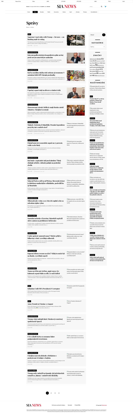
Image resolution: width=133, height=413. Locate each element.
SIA (66, 6)
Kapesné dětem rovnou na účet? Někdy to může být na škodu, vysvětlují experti (46, 254)
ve (93, 75)
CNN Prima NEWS (32, 215)
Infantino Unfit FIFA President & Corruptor (44, 289)
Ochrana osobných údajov (58, 405)
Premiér (94, 67)
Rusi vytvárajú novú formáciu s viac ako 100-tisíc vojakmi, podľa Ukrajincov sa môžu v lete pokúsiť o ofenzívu (97, 192)
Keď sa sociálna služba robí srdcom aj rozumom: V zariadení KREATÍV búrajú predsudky (46, 73)
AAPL (48, 1)
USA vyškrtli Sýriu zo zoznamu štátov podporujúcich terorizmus (41, 337)
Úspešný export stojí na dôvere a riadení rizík (44, 90)
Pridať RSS (103, 12)
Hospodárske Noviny (32, 52)
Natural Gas (18, 1)
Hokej (98, 61)
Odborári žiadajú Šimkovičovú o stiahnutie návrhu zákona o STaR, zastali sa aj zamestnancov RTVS (96, 169)
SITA (101, 69)
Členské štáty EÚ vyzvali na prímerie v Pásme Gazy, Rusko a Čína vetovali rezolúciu (97, 101)
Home (28, 12)
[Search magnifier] (102, 6)
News (35, 12)
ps (103, 67)
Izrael (101, 61)
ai (93, 59)
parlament (100, 65)
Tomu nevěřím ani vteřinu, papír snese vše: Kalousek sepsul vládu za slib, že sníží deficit (44, 272)
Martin (98, 63)
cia (97, 59)
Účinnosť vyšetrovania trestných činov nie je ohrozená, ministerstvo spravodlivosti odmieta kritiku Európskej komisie (97, 215)
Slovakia (42, 12)
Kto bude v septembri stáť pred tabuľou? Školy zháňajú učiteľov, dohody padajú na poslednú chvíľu (44, 162)
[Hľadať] (103, 34)
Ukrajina (100, 73)
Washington (102, 75)
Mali (96, 63)
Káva (93, 63)
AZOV (95, 59)
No (96, 65)
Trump (94, 73)
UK (97, 73)
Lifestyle (78, 12)
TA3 (102, 71)
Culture (64, 12)
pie (103, 65)
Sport (71, 12)
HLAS (94, 61)
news (94, 65)
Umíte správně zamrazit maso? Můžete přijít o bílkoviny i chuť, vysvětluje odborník (44, 237)
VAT (91, 75)
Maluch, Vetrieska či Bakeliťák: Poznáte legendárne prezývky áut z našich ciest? (46, 126)
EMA (100, 59)
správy (100, 71)
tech (91, 73)
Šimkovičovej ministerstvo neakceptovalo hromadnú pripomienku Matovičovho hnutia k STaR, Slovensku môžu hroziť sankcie (97, 146)
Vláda (96, 75)
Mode (104, 63)
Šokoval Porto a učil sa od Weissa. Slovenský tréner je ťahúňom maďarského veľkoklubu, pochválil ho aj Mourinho (46, 183)
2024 (91, 59)
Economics (56, 12)
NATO (91, 65)
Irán (99, 61)
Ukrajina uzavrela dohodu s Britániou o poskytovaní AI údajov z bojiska (42, 357)
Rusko (97, 69)
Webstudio (104, 405)
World (49, 12)
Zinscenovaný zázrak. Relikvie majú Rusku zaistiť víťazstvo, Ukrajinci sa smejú (46, 108)
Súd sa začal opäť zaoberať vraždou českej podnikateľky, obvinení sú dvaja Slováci (97, 258)
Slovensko (92, 71)
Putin (91, 69)
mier (101, 63)
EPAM (2, 1)
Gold (123, 1)
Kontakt (70, 405)
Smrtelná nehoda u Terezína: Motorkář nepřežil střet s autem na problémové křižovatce (45, 219)
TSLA (109, 1)
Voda (99, 75)
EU (102, 59)
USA (103, 73)
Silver (33, 1)
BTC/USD (79, 1)
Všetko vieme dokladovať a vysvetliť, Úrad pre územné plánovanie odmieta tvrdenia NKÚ (97, 237)
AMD (95, 1)
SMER (97, 71)
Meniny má (40, 6)
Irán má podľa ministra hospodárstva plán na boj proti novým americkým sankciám (45, 56)
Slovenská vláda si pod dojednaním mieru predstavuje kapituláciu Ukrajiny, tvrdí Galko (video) (97, 123)
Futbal (91, 61)
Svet (29, 34)
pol (91, 67)
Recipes (85, 12)
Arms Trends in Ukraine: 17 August (40, 304)
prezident (99, 67)
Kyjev (91, 63)
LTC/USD (63, 1)
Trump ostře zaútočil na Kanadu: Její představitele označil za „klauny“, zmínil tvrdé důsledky (46, 374)
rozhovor (94, 69)
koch (103, 61)
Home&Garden (94, 12)
